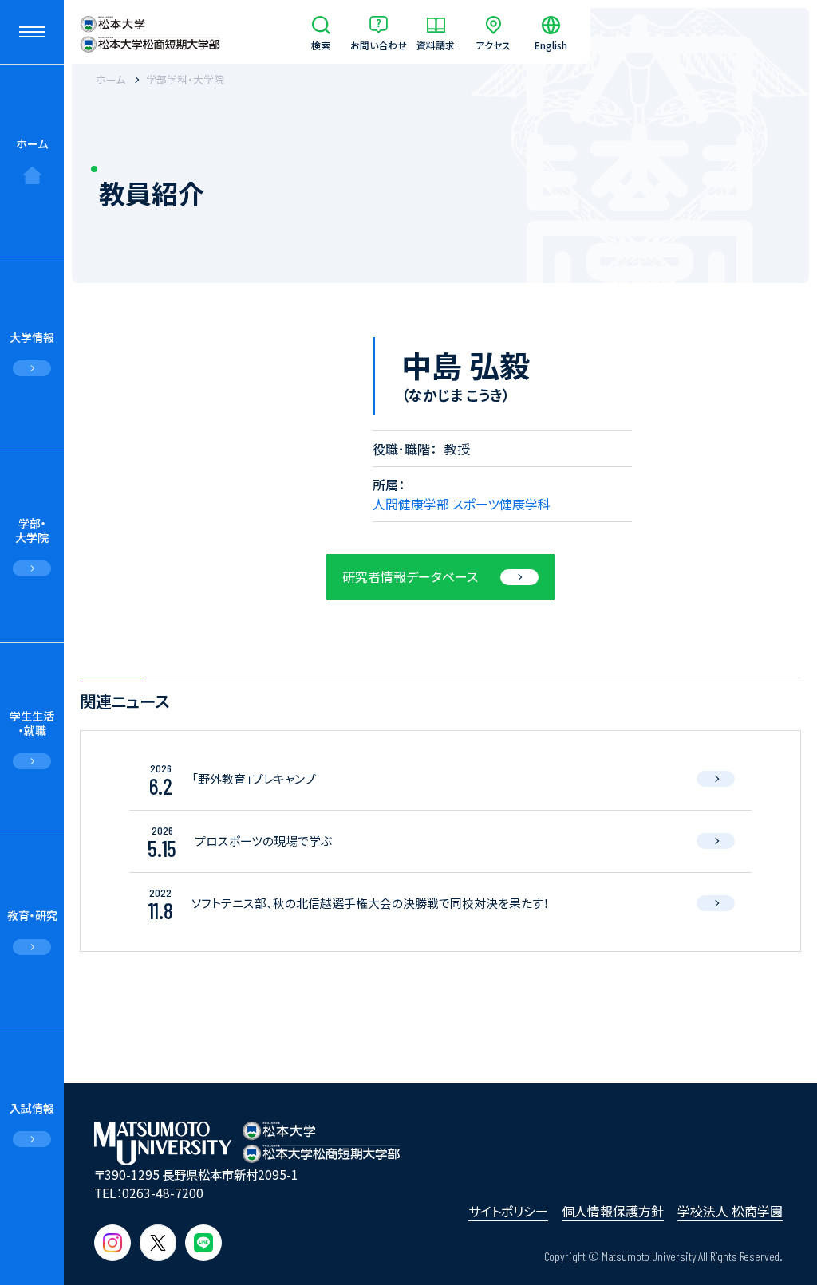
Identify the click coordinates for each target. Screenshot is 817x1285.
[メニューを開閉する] (32, 32)
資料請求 (435, 44)
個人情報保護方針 (613, 1210)
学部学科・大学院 (185, 79)
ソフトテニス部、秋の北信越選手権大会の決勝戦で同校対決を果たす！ (370, 902)
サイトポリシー (508, 1210)
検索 (320, 44)
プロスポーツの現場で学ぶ (263, 840)
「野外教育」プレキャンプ (253, 778)
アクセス (493, 44)
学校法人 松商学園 (730, 1210)
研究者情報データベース (410, 576)
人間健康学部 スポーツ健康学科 (462, 503)
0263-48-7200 (162, 1192)
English (551, 44)
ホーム (32, 143)
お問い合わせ (378, 44)
